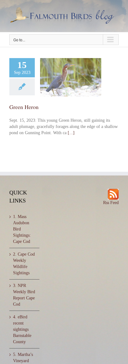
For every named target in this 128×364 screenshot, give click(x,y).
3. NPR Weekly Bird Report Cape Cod (24, 295)
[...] (71, 132)
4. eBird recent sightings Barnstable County (22, 329)
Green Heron (24, 107)
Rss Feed (111, 202)
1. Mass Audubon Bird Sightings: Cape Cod (22, 229)
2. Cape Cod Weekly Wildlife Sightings (24, 263)
